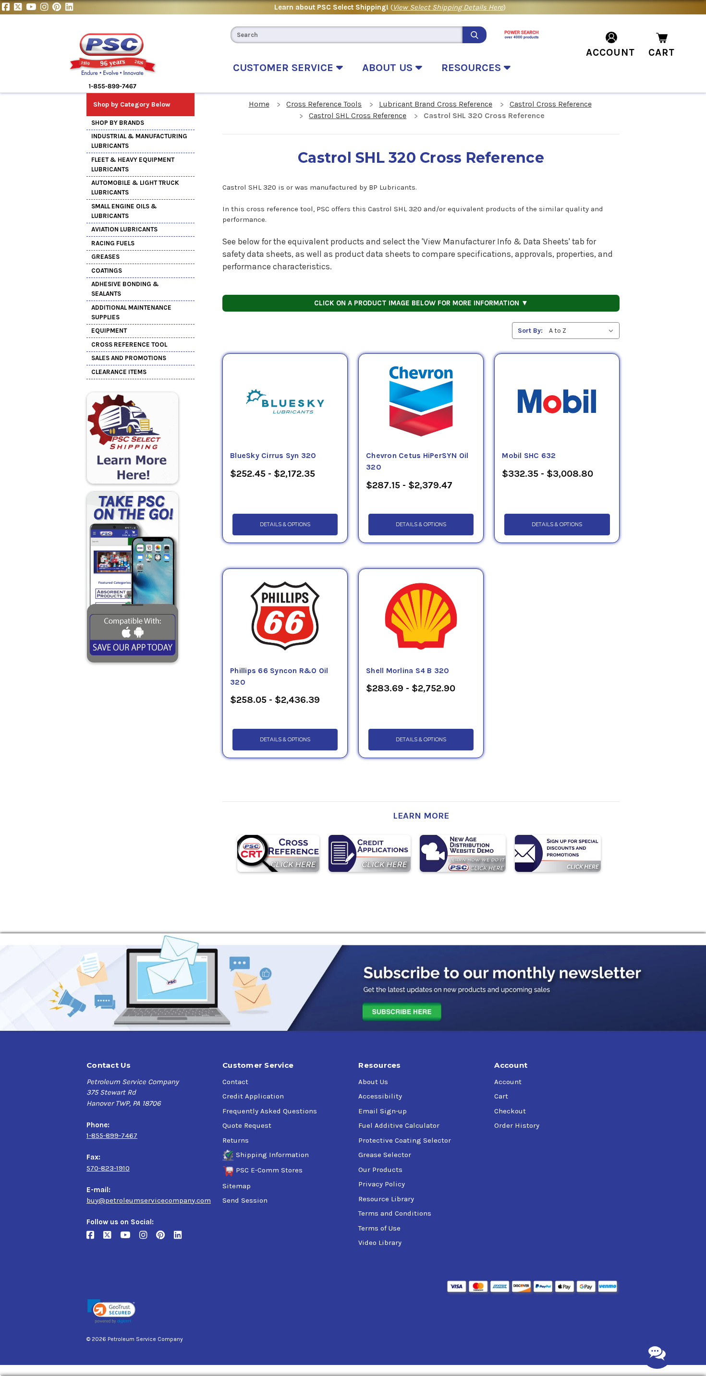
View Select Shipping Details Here (448, 7)
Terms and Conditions (394, 1213)
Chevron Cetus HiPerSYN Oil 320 (417, 461)
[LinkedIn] (70, 7)
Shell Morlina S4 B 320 (408, 670)
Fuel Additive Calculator (398, 1125)
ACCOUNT (610, 52)
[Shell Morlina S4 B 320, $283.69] (421, 617)
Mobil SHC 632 (529, 455)
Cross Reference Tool (129, 344)
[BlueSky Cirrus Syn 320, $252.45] (285, 402)
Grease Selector (384, 1154)
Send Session (245, 1200)
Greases (105, 256)
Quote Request (246, 1125)
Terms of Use (379, 1228)
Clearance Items (118, 371)
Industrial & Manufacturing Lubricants (139, 141)
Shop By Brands (117, 122)
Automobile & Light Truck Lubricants (135, 187)
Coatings (106, 270)
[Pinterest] (58, 7)
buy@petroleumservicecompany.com (148, 1200)
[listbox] (583, 330)
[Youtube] (33, 7)
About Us (373, 1081)
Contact (235, 1081)
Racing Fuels (112, 243)
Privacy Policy (381, 1184)
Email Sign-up (382, 1111)
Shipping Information (272, 1154)
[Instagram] (46, 7)
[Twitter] (20, 7)
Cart (501, 1096)
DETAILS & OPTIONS (285, 524)
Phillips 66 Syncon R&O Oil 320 (279, 676)
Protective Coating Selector (404, 1140)
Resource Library (386, 1199)
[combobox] (346, 34)
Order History (516, 1125)
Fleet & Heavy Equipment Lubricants (132, 164)
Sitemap (236, 1186)
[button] (111, 1311)
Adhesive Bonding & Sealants (125, 288)
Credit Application (253, 1096)
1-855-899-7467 (111, 1135)
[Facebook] (8, 7)
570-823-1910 (108, 1168)
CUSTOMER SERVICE (284, 67)
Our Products (380, 1169)
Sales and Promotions (128, 358)
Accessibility (380, 1096)
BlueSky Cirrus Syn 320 (273, 455)
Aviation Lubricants (124, 229)
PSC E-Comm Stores (269, 1170)
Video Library (380, 1242)
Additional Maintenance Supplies (131, 312)
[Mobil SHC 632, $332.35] (557, 402)
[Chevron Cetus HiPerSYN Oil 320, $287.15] (421, 402)
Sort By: (530, 330)
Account (508, 1081)
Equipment (109, 330)
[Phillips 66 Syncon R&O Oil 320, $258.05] (285, 617)
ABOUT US (388, 67)
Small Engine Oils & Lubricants (124, 211)
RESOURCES (472, 67)
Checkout (510, 1111)
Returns (235, 1140)
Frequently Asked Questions (269, 1111)
